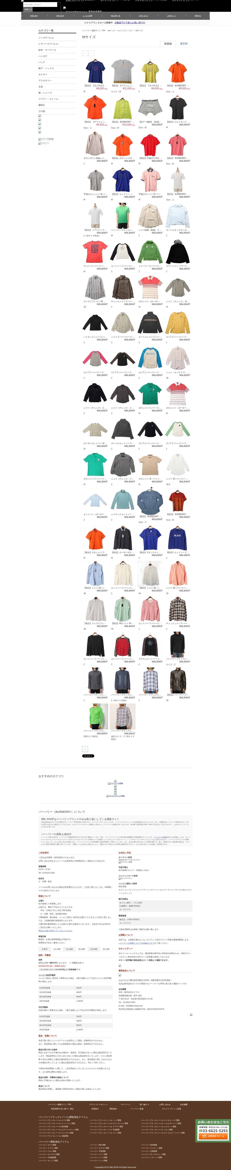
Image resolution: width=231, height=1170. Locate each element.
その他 (41, 111)
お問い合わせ (143, 16)
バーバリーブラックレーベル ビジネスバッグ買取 (160, 1120)
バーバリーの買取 (160, 837)
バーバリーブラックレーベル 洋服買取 (53, 1136)
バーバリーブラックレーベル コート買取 (105, 1133)
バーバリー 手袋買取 (98, 1151)
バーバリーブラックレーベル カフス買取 (54, 1120)
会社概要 (184, 1104)
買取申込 (198, 16)
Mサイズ (139, 31)
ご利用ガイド (171, 16)
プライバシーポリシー (98, 1104)
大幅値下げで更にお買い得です (129, 22)
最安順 (184, 43)
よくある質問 (87, 16)
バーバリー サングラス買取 (49, 1154)
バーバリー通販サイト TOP (93, 31)
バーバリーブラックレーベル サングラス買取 (56, 1133)
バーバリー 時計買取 (98, 1145)
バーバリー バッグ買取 (98, 1161)
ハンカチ (42, 56)
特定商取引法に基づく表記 (62, 1109)
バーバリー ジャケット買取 (151, 1148)
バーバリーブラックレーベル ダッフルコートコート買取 (163, 1133)
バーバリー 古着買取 (149, 1151)
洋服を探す (34, 16)
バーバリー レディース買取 (151, 1157)
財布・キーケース (47, 50)
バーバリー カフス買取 (47, 1145)
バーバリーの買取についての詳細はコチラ (136, 943)
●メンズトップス (125, 31)
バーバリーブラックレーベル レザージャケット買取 (58, 1130)
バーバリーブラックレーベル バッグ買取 (105, 1120)
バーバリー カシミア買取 (48, 1161)
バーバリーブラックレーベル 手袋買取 (105, 1130)
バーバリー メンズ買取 (98, 1157)
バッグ (41, 62)
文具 (40, 86)
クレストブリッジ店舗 (171, 1109)
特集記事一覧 (115, 16)
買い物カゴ (144, 1104)
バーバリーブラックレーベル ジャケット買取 (158, 1126)
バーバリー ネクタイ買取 (99, 1148)
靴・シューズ (45, 93)
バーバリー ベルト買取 (47, 1151)
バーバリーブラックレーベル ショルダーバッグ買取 (161, 1123)
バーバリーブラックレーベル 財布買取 (53, 1126)
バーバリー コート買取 (98, 1154)
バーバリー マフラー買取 (48, 1148)
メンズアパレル (46, 37)
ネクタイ (42, 74)
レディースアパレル (48, 44)
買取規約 (113, 1109)
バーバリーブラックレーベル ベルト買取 (157, 1130)
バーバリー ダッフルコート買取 (153, 1154)
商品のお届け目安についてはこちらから (55, 931)
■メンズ (111, 31)
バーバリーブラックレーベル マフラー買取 (106, 1126)
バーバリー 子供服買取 (47, 1157)
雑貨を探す (60, 16)
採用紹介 (95, 1109)
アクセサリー (45, 80)
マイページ (125, 1104)
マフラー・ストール (48, 99)
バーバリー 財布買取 (149, 1145)
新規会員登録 (95, 11)
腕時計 (41, 105)
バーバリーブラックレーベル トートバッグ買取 (56, 1123)
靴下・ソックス (46, 68)
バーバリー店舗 (136, 1109)
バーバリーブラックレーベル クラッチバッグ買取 (109, 1123)
